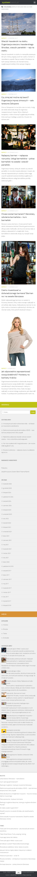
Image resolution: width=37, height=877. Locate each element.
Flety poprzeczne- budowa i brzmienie (11, 799)
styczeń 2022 (7, 523)
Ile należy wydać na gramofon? (9, 808)
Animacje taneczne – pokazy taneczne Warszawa (14, 864)
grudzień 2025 (7, 488)
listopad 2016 (7, 605)
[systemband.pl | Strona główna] (13, 2)
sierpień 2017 (7, 571)
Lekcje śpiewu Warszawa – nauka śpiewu (12, 779)
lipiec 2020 (6, 562)
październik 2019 (8, 566)
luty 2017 (6, 597)
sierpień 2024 (7, 501)
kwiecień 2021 (7, 549)
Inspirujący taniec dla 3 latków (8, 837)
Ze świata (6, 638)
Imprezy (4, 38)
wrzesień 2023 (7, 514)
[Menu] (34, 2)
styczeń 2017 (7, 601)
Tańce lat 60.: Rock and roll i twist (15, 693)
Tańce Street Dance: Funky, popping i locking (13, 834)
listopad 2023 (7, 510)
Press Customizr (27, 875)
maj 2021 (6, 544)
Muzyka (5, 629)
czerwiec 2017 (7, 579)
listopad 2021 (7, 527)
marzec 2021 (7, 553)
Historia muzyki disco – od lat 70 (9, 856)
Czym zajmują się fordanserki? (9, 782)
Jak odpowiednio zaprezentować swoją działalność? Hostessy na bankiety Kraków (15, 374)
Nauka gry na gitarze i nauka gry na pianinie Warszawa (15, 785)
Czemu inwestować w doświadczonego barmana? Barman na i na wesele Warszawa (17, 293)
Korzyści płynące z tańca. (13, 671)
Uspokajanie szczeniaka (13, 730)
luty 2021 (6, 557)
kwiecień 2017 (7, 588)
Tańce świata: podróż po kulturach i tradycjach (19, 659)
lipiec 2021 (6, 536)
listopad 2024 (7, 492)
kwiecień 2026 (7, 484)
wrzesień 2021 (7, 531)
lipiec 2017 (6, 575)
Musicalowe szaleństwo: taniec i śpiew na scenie (14, 847)
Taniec (5, 633)
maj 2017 (6, 584)
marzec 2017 (7, 592)
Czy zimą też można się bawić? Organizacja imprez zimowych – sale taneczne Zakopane (17, 100)
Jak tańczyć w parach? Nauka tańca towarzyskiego (14, 844)
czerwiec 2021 (7, 540)
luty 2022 (6, 518)
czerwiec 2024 (7, 505)
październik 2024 (8, 497)
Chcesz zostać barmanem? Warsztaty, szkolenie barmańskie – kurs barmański (18, 217)
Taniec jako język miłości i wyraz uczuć (17, 649)
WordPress (14, 875)
